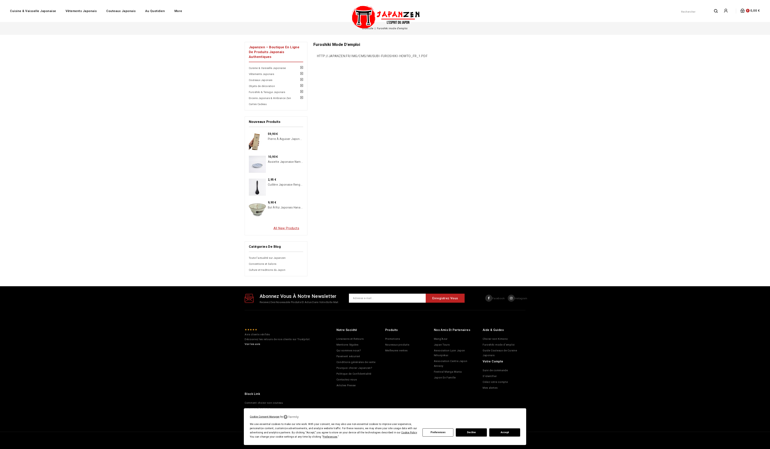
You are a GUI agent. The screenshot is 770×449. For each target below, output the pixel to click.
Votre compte (493, 361)
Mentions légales (347, 344)
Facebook (498, 298)
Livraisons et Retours (350, 338)
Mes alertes (490, 387)
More (178, 11)
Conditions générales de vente (356, 362)
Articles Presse (346, 385)
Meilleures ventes (396, 350)
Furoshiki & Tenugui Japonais (267, 92)
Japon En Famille (445, 377)
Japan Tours (442, 344)
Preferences (438, 432)
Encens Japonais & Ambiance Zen (270, 98)
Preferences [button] (330, 436)
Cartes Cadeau (258, 104)
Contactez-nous (346, 379)
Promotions (392, 338)
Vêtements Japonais (81, 11)
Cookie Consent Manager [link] (265, 416)
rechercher (716, 11)
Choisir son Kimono (495, 338)
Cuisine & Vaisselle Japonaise (33, 11)
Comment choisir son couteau (264, 402)
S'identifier (490, 376)
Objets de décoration (262, 86)
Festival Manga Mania (448, 371)
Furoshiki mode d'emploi (499, 344)
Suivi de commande (495, 370)
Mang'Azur (441, 338)
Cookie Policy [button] (409, 432)
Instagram (521, 298)
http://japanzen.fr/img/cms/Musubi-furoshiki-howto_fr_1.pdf (372, 56)
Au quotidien (155, 11)
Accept (504, 432)
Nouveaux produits (397, 344)
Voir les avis (252, 344)
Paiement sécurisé (348, 356)
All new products (286, 228)
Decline (471, 432)
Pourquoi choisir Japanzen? (354, 367)
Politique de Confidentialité (354, 373)
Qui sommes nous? (348, 350)
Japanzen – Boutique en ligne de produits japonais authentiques (274, 52)
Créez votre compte (495, 381)
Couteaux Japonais (121, 11)
